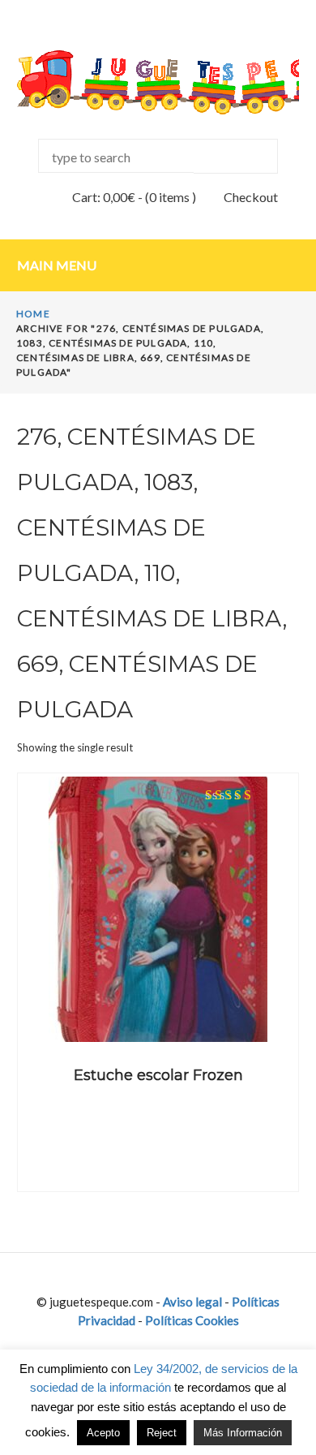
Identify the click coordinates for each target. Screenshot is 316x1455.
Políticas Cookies (192, 1320)
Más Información (242, 1433)
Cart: (103, 196)
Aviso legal (192, 1301)
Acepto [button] (103, 1433)
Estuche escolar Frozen (158, 1075)
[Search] (236, 156)
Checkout (251, 196)
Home (33, 314)
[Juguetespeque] (158, 82)
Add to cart (158, 1018)
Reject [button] (162, 1433)
